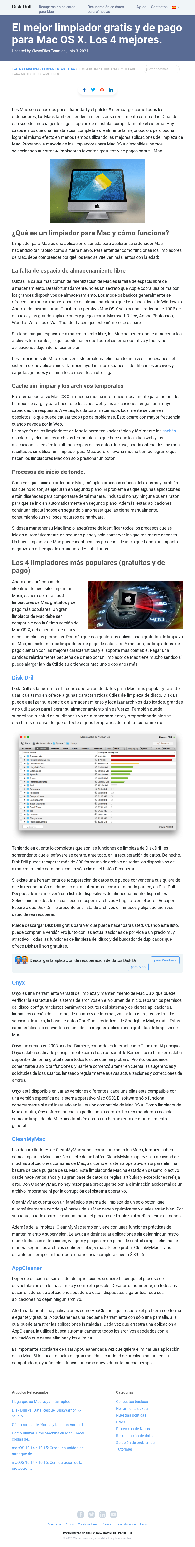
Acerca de (54, 1524)
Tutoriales (124, 1449)
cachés (169, 430)
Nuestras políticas (131, 1415)
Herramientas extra (58, 69)
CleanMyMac (28, 1139)
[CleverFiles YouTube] (113, 1514)
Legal (143, 1524)
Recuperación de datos (135, 1435)
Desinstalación (126, 1524)
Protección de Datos (133, 1429)
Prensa (106, 1524)
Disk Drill (21, 7)
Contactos (159, 7)
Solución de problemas (135, 1442)
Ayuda (141, 7)
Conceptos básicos (132, 1401)
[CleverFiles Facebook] (80, 1514)
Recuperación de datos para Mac (57, 9)
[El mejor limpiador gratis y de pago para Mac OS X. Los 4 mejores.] (84, 90)
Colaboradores (88, 1524)
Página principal (25, 69)
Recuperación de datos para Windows (106, 9)
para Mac (138, 967)
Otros (120, 1422)
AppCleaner (27, 1268)
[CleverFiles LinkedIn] (102, 1514)
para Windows (165, 960)
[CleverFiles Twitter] (91, 1514)
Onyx (18, 982)
